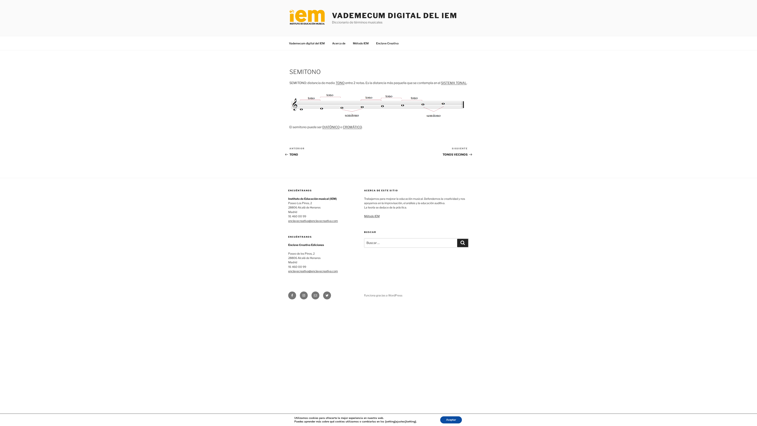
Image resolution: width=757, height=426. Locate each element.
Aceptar (451, 420)
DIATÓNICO (331, 127)
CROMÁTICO (352, 127)
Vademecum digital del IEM (394, 15)
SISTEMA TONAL (454, 83)
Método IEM (361, 43)
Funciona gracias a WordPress (383, 295)
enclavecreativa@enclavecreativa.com (313, 220)
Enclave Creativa (387, 43)
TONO (340, 83)
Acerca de (338, 43)
